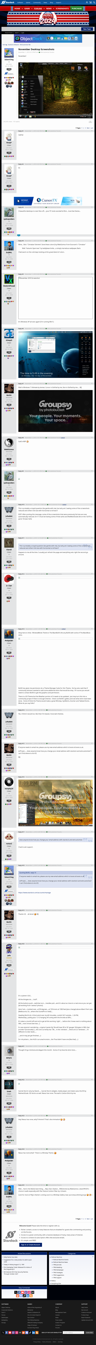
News (45, 2)
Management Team (60, 1312)
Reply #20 (21, 944)
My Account (84, 1310)
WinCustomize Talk (25, 44)
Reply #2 (21, 164)
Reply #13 (21, 629)
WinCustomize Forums (47, 52)
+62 (9, 801)
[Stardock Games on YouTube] (22, 1292)
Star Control (30, 1317)
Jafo (9, 955)
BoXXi (9, 395)
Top (92, 131)
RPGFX (9, 1058)
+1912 (9, 965)
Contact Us (58, 1325)
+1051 (9, 228)
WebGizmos (9, 449)
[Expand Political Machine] (50, 1257)
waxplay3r (9, 788)
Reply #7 (21, 383)
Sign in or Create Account (30, 1245)
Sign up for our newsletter (52, 1332)
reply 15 (33, 873)
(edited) (63, 438)
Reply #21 (21, 1046)
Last (92, 128)
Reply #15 (21, 743)
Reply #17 (21, 832)
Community (37, 2)
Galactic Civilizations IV (33, 1312)
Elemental (30, 1310)
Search (17, 33)
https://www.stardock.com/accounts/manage (34, 893)
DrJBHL (9, 252)
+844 (9, 653)
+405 (9, 405)
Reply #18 (21, 865)
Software (20, 2)
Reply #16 (21, 777)
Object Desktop (6, 1307)
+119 (9, 352)
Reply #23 (21, 1116)
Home (4, 44)
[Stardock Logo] (7, 2)
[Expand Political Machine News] (52, 1262)
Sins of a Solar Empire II (33, 1315)
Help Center (84, 1307)
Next (88, 128)
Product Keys (85, 1315)
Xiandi (9, 549)
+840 (9, 562)
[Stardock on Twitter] (16, 1292)
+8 (9, 298)
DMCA (54, 1342)
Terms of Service (46, 1342)
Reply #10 (21, 504)
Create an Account (86, 1312)
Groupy (4, 1322)
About (57, 1307)
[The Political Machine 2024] (48, 18)
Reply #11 (21, 538)
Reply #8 (21, 438)
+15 (9, 598)
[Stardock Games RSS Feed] (31, 1295)
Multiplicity (5, 1320)
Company (58, 1304)
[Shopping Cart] (90, 2)
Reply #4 (21, 241)
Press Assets (58, 1320)
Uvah (9, 1091)
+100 (9, 856)
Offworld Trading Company (35, 1322)
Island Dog (9, 59)
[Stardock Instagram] (29, 1292)
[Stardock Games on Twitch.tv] (26, 1292)
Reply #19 (21, 910)
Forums (57, 1328)
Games (28, 2)
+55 (9, 1067)
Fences (3, 1315)
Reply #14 (21, 710)
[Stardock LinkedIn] (27, 1295)
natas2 (9, 843)
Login (22, 33)
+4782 (9, 262)
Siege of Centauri (32, 1325)
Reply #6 (21, 328)
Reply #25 (21, 1185)
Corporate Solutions (7, 1310)
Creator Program (60, 1322)
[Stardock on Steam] (32, 1292)
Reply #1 (21, 131)
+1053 (9, 69)
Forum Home (9, 33)
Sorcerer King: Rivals (33, 1328)
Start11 (4, 1312)
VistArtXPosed (9, 286)
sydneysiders (9, 219)
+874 (9, 1103)
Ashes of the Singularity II (34, 1307)
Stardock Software (13, 44)
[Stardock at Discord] (21, 1295)
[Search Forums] (94, 2)
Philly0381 (9, 640)
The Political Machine (33, 1320)
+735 (9, 459)
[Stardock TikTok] (24, 1295)
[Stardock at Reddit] (17, 1295)
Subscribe (89, 1333)
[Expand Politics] (50, 1280)
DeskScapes (5, 1317)
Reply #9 (21, 471)
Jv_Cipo (9, 585)
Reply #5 (21, 274)
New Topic (87, 29)
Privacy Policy (36, 1342)
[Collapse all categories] (93, 1257)
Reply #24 (21, 1149)
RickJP (9, 142)
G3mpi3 (9, 340)
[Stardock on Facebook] (19, 1292)
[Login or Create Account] (87, 2)
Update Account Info (87, 1320)
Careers (57, 1315)
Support (58, 2)
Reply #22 (21, 1080)
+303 (9, 526)
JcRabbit (9, 516)
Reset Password (85, 1317)
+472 (9, 153)
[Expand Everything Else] (50, 1283)
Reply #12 (21, 574)
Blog (51, 2)
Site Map (60, 1342)
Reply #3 (21, 207)
